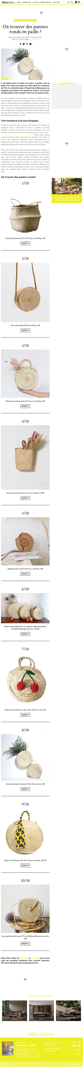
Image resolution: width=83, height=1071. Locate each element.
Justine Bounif (34, 39)
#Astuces (19, 20)
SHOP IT (25, 243)
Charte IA (78, 1050)
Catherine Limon (49, 1045)
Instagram (35, 958)
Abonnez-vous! (21, 1042)
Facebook (24, 958)
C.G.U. (79, 1052)
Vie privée (78, 1053)
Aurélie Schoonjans (50, 1051)
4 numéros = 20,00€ (26, 1045)
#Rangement (30, 20)
